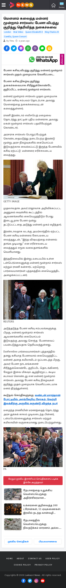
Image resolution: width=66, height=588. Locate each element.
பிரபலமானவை (48, 541)
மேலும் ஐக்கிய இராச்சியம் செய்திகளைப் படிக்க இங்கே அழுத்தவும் (33, 480)
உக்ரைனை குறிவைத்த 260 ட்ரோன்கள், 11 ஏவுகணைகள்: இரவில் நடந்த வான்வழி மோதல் (42, 509)
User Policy (53, 558)
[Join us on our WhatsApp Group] (43, 59)
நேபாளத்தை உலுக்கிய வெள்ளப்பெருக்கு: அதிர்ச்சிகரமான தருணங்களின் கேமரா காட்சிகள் (37, 494)
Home (9, 558)
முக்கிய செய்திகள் (18, 541)
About (20, 558)
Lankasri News (32, 575)
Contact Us (35, 558)
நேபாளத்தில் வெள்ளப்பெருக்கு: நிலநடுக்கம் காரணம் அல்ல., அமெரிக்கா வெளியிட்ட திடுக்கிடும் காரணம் (41, 524)
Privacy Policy (43, 565)
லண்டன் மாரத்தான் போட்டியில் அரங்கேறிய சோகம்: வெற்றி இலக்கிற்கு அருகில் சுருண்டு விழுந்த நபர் (31, 399)
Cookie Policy (22, 565)
